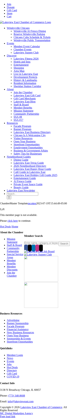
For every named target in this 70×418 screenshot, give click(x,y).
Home (15, 226)
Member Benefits (11, 262)
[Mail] (41, 248)
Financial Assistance (18, 329)
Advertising (13, 320)
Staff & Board (14, 245)
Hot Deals (5, 226)
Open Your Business (18, 335)
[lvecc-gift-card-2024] (41, 306)
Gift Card (12, 373)
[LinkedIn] (33, 248)
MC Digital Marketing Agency (16, 413)
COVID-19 (13, 376)
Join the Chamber (12, 274)
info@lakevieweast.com (20, 401)
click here (12, 220)
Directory (12, 370)
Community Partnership (13, 250)
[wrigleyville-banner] (41, 280)
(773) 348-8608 (16, 395)
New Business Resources (20, 332)
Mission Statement (12, 240)
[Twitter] (30, 248)
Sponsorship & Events (19, 338)
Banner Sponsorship (18, 323)
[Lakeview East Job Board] (39, 251)
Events (10, 361)
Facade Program (15, 326)
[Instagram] (37, 248)
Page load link (7, 416)
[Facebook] (26, 248)
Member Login (15, 355)
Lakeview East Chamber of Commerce (41, 407)
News (10, 358)
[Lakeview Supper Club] (38, 254)
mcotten (32, 203)
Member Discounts (12, 268)
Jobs (9, 364)
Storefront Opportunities (20, 341)
